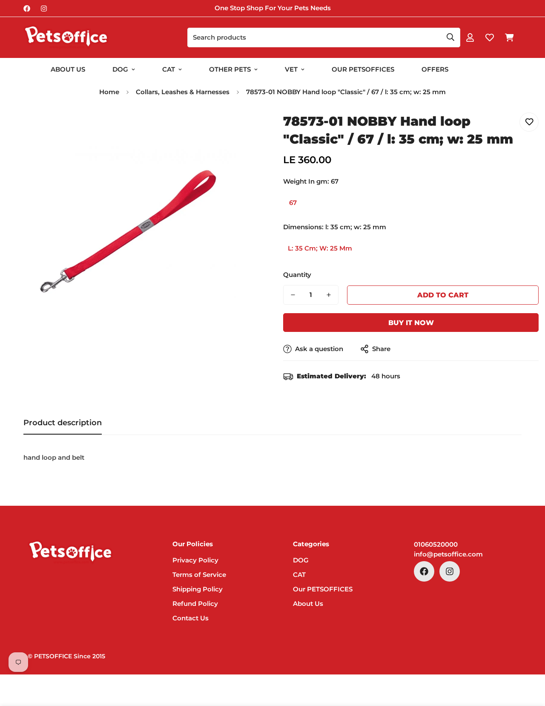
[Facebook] (26, 8)
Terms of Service (199, 575)
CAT (168, 69)
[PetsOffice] (66, 37)
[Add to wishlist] (529, 122)
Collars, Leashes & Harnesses (182, 92)
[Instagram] (43, 8)
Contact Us (190, 618)
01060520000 (436, 544)
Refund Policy (195, 604)
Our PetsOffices (363, 69)
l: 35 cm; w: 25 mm (320, 248)
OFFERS (435, 69)
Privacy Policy (195, 560)
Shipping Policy (197, 589)
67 (293, 203)
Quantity (297, 275)
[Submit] (450, 37)
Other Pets (230, 69)
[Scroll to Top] (528, 659)
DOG (120, 69)
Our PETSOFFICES (323, 589)
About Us (68, 69)
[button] (509, 37)
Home (109, 92)
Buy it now (411, 323)
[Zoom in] (243, 128)
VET (291, 69)
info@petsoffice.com (448, 554)
